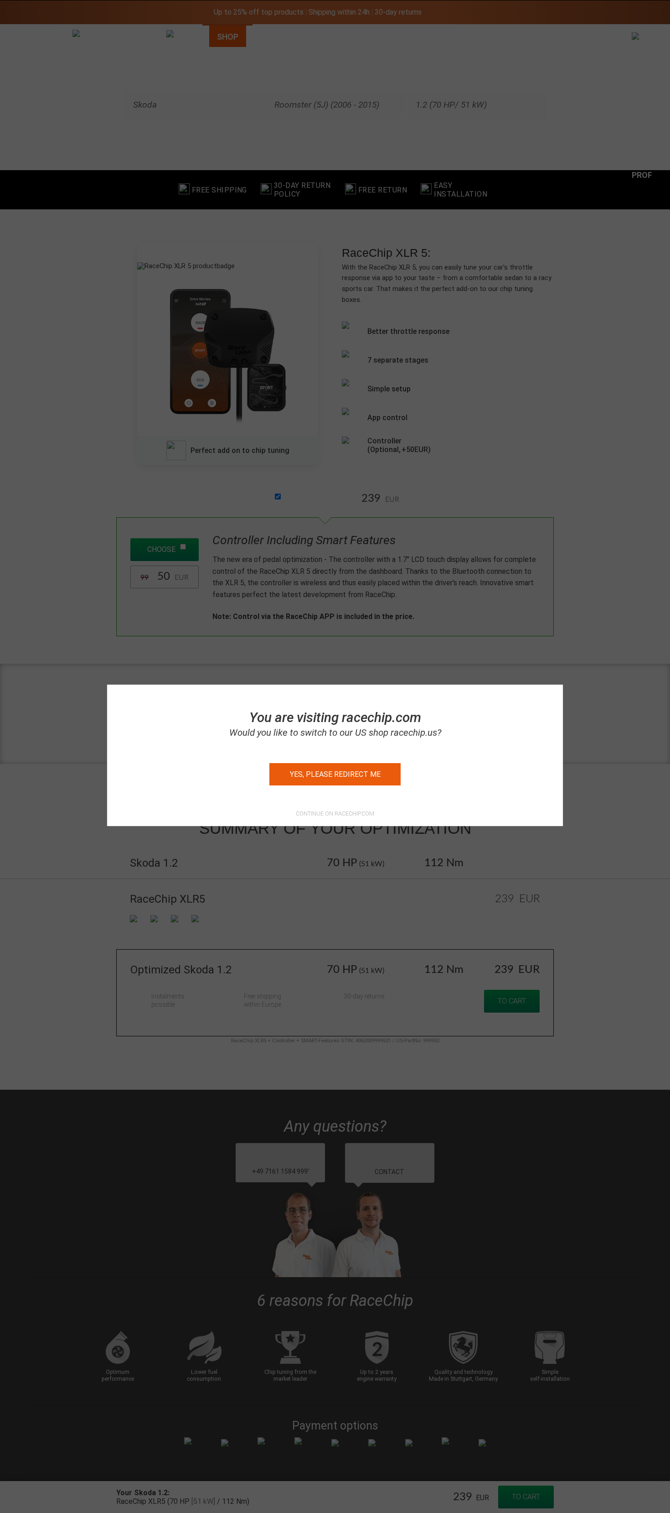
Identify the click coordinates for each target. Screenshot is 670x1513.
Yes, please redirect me (335, 774)
